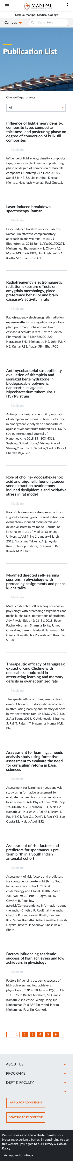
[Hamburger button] (7, 6)
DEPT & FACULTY (20, 1082)
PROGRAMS (15, 1073)
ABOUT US (14, 1064)
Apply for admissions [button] (27, 1104)
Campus (10, 22)
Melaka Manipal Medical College (36, 15)
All (10, 107)
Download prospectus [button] (27, 1119)
